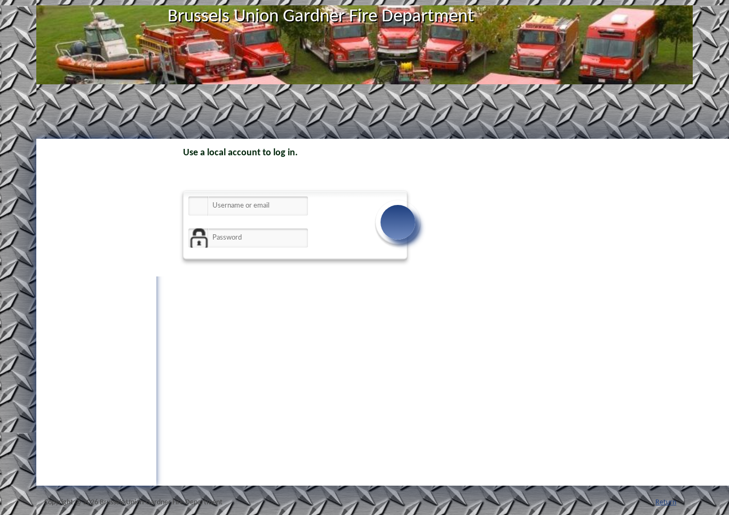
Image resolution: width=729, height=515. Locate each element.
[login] (398, 222)
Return (665, 502)
